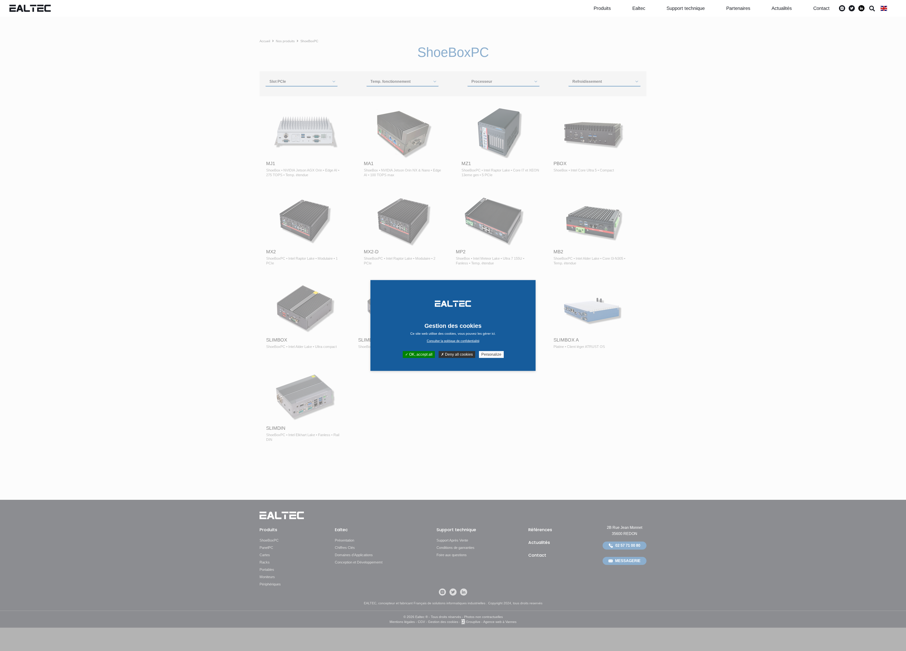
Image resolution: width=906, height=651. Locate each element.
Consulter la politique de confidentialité (453, 341)
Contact (821, 8)
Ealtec (638, 8)
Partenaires (738, 8)
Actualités (782, 8)
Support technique (686, 8)
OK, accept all (420, 354)
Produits (602, 8)
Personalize (491, 354)
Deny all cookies (458, 354)
